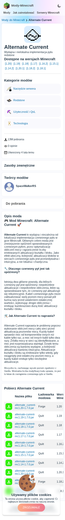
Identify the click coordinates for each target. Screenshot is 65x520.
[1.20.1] (20, 68)
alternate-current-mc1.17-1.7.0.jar (25, 435)
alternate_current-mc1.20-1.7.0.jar (25, 406)
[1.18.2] (30, 68)
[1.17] (33, 63)
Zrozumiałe (31, 507)
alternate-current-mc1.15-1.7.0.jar (25, 453)
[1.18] (25, 63)
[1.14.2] (9, 68)
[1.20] (8, 63)
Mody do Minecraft (13, 20)
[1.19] (17, 63)
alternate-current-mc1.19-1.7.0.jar (25, 416)
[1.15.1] (54, 63)
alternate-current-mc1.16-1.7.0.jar (25, 444)
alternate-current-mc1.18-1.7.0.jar (25, 425)
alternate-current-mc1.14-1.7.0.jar (25, 463)
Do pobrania (15, 203)
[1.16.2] (43, 63)
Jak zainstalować (23, 12)
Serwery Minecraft (48, 12)
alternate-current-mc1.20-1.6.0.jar (25, 472)
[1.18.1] (41, 68)
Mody (6, 12)
